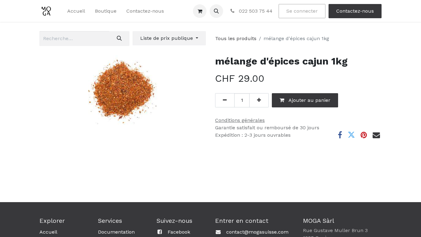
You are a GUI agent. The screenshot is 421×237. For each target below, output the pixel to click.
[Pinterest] (364, 135)
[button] (216, 11)
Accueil (48, 232)
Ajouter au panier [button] (308, 100)
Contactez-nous (355, 11)
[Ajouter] (259, 100)
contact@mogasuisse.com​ (257, 232)
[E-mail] (376, 135)
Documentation (116, 232)
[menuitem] (76, 11)
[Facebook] (340, 135)
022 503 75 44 (254, 11)
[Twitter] (351, 135)
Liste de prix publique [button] (167, 38)
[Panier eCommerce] (199, 11)
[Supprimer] (225, 100)
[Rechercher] (119, 38)
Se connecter (302, 11)
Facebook (179, 232)
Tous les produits (235, 38)
